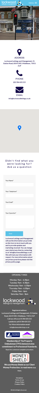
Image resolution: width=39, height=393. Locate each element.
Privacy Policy (19, 382)
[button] (33, 3)
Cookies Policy (19, 384)
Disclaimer (19, 378)
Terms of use (19, 380)
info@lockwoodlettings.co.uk (19, 98)
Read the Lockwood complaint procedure (19, 349)
